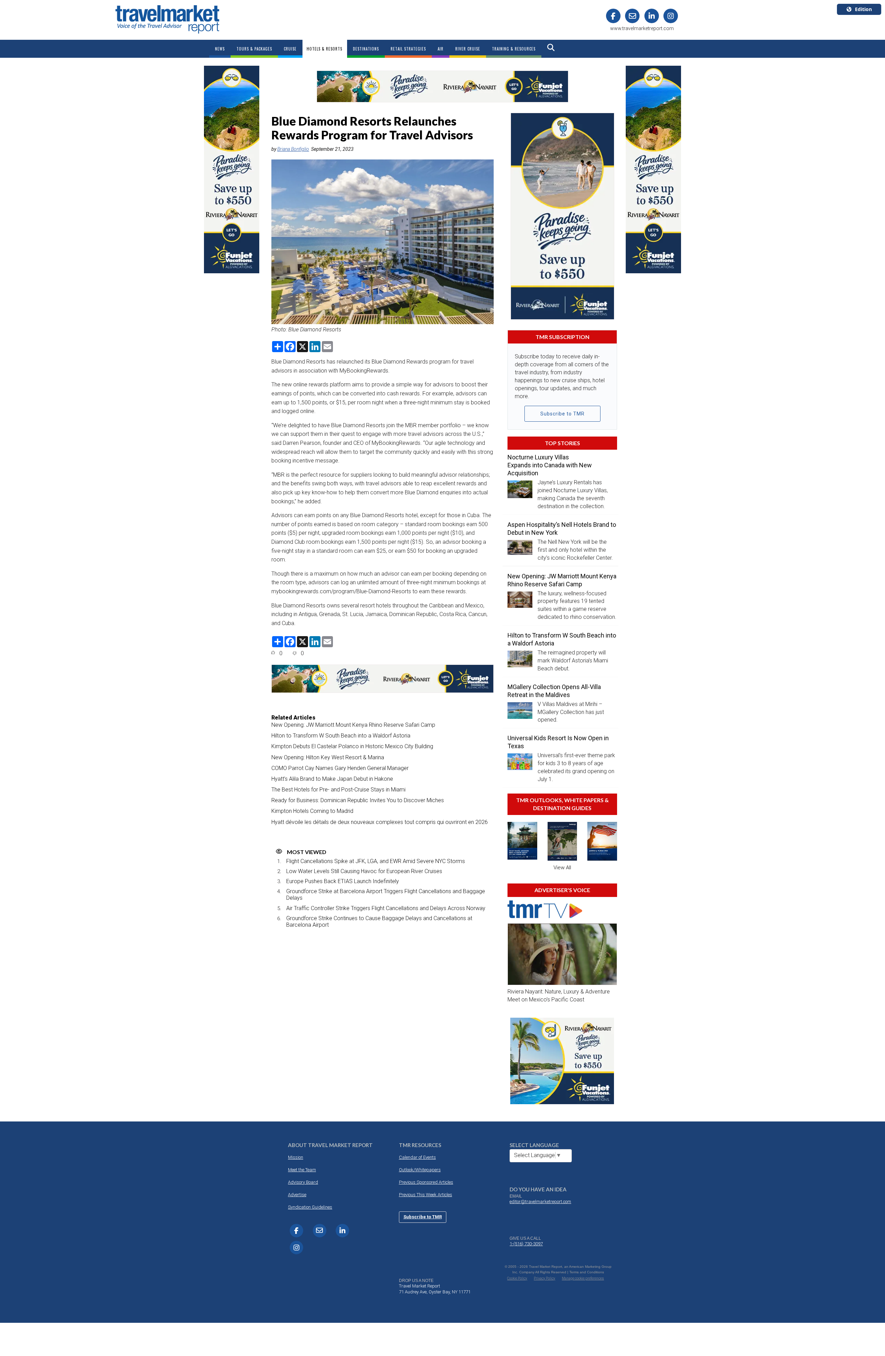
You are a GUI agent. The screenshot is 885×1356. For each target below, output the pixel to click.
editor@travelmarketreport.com (540, 1201)
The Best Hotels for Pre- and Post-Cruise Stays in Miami (338, 789)
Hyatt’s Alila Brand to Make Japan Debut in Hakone (332, 779)
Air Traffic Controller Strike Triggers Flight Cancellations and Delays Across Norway (385, 908)
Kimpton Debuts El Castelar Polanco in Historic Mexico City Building (352, 746)
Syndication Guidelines (310, 1207)
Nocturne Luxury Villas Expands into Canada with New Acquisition (549, 465)
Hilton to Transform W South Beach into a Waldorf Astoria (340, 735)
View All (562, 867)
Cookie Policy (517, 1278)
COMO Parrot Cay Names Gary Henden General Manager (340, 768)
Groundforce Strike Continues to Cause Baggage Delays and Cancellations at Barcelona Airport (379, 921)
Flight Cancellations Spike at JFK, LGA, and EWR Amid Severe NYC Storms (375, 861)
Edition (863, 9)
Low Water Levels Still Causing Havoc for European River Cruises (364, 871)
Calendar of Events (417, 1157)
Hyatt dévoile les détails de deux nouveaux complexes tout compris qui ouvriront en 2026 (379, 822)
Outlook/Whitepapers (420, 1169)
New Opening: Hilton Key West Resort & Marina (327, 757)
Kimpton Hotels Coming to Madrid (312, 811)
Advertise (297, 1194)
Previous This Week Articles (425, 1194)
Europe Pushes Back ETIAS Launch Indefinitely (342, 881)
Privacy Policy (544, 1278)
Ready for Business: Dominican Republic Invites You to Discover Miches (357, 800)
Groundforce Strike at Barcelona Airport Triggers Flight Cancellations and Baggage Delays (385, 894)
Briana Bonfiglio (293, 149)
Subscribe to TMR (562, 413)
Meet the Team (302, 1169)
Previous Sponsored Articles (426, 1182)
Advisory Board (303, 1182)
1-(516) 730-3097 (526, 1243)
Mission (295, 1157)
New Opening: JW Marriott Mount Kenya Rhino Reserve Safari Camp (353, 725)
